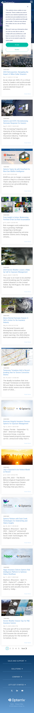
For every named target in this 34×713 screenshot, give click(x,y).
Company (16, 677)
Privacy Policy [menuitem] (19, 704)
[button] (31, 2)
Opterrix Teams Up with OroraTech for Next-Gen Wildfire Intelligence (16, 170)
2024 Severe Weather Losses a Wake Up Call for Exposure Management (16, 271)
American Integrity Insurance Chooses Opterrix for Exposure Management (16, 422)
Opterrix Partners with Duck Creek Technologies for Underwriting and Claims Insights (15, 521)
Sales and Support (16, 661)
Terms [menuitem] (12, 704)
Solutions (16, 669)
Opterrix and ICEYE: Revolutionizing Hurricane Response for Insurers (15, 122)
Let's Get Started (16, 685)
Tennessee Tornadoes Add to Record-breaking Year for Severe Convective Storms (16, 372)
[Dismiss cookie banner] (27, 7)
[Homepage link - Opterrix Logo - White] (17, 701)
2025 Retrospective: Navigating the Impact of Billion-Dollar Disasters (15, 73)
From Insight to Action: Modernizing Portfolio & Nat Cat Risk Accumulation (16, 218)
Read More (27, 94)
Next (23, 648)
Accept (17, 44)
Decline (17, 49)
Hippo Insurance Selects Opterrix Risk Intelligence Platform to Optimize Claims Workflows (16, 572)
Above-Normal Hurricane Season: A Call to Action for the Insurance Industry (15, 320)
